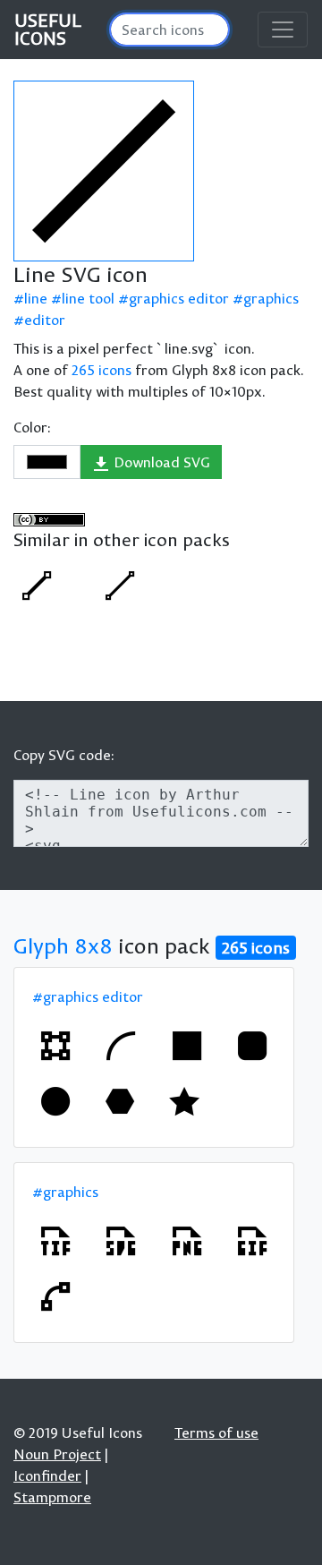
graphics (271, 298)
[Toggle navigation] (283, 29)
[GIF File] (252, 1241)
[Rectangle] (187, 1045)
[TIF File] (55, 1241)
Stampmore (52, 1497)
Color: (32, 427)
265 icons (101, 370)
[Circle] (55, 1101)
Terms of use (216, 1432)
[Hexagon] (120, 1101)
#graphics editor (87, 996)
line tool (88, 298)
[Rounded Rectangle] (252, 1045)
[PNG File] (187, 1241)
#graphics (65, 1192)
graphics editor (179, 298)
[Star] (184, 1101)
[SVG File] (120, 1241)
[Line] (36, 585)
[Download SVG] (103, 171)
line (35, 298)
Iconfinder (47, 1475)
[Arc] (120, 1045)
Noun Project (57, 1454)
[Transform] (55, 1045)
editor (44, 320)
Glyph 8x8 (63, 945)
